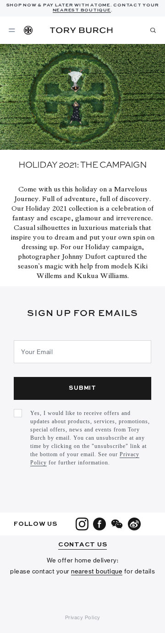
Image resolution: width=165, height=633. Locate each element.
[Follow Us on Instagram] (82, 524)
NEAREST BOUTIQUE (82, 10)
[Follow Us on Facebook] (99, 524)
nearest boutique (96, 571)
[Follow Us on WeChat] (116, 524)
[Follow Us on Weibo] (134, 524)
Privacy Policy (82, 617)
